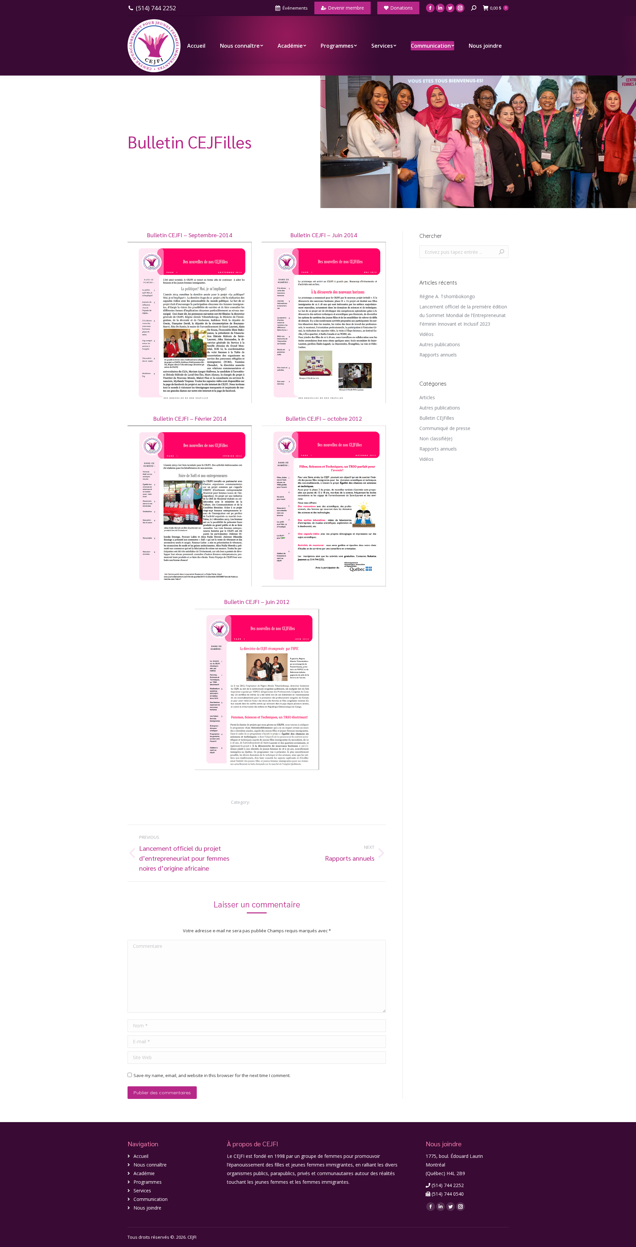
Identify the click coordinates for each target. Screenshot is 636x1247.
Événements (295, 8)
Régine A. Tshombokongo (447, 296)
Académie (144, 1173)
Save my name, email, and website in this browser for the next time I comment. (212, 1075)
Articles (427, 397)
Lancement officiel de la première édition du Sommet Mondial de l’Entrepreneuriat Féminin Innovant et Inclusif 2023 (463, 315)
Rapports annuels (438, 355)
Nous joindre (147, 1208)
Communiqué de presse (444, 428)
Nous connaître (150, 1165)
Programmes (147, 1182)
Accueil (140, 1156)
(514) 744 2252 (156, 8)
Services (142, 1190)
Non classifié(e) (435, 438)
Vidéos (426, 334)
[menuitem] (196, 45)
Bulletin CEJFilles (267, 802)
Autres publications (439, 344)
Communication (150, 1199)
